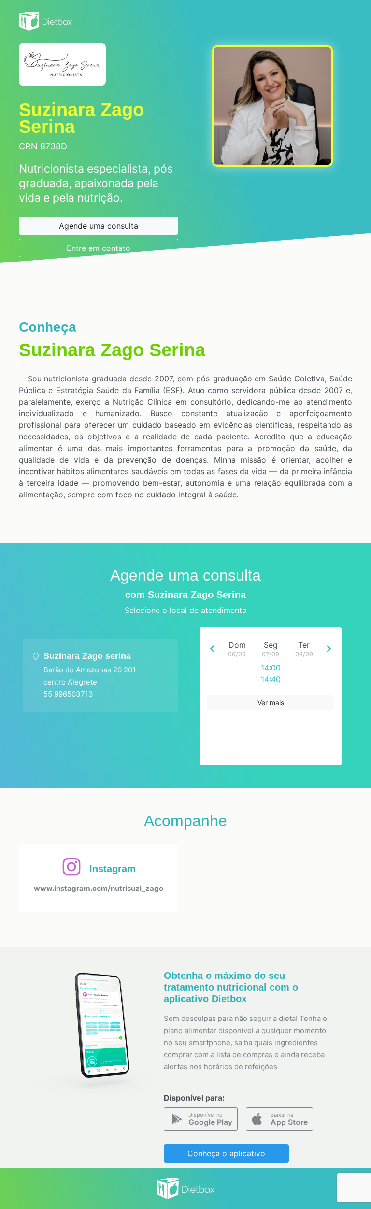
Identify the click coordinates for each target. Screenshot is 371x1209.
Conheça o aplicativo (226, 1153)
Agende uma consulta (98, 226)
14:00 (271, 667)
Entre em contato (98, 248)
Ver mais (270, 703)
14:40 (271, 679)
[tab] (100, 675)
